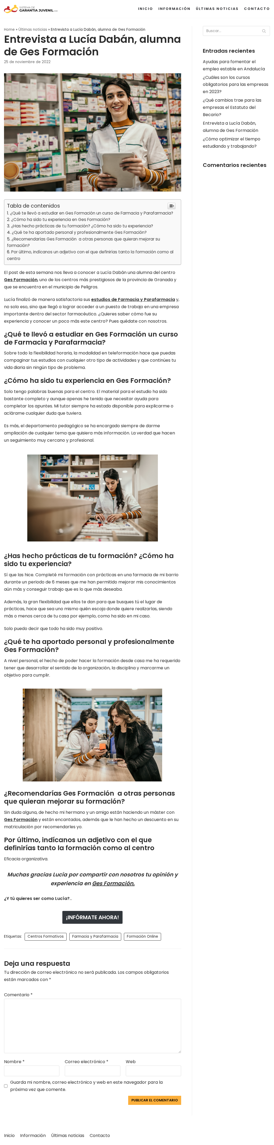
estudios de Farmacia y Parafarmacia (133, 299)
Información (174, 8)
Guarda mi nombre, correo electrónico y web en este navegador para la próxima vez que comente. (86, 1086)
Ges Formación (20, 280)
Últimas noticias (217, 8)
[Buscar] (264, 31)
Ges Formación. (113, 883)
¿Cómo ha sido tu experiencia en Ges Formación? (60, 219)
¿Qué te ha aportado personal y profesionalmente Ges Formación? (79, 232)
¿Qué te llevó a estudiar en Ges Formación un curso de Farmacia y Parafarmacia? (91, 213)
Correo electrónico (86, 1062)
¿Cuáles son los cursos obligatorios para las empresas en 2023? (235, 84)
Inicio (145, 8)
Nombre (14, 1062)
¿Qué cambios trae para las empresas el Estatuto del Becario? (232, 107)
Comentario (18, 995)
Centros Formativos (46, 936)
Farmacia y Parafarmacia (95, 936)
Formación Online (142, 936)
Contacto (257, 8)
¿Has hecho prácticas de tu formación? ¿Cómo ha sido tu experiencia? (82, 226)
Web (131, 1062)
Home (9, 29)
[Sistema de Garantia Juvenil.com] (31, 9)
